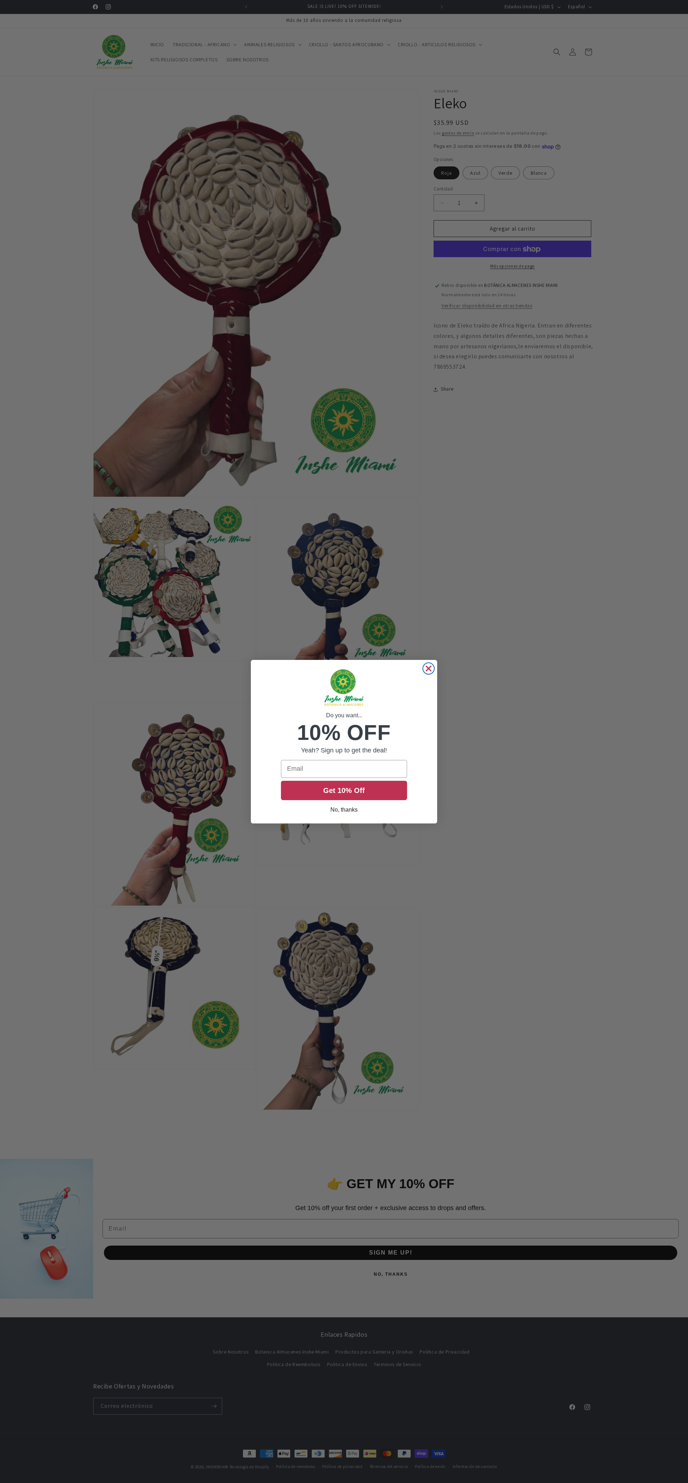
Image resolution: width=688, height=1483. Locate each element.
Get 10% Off (344, 790)
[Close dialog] (428, 668)
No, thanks (344, 810)
